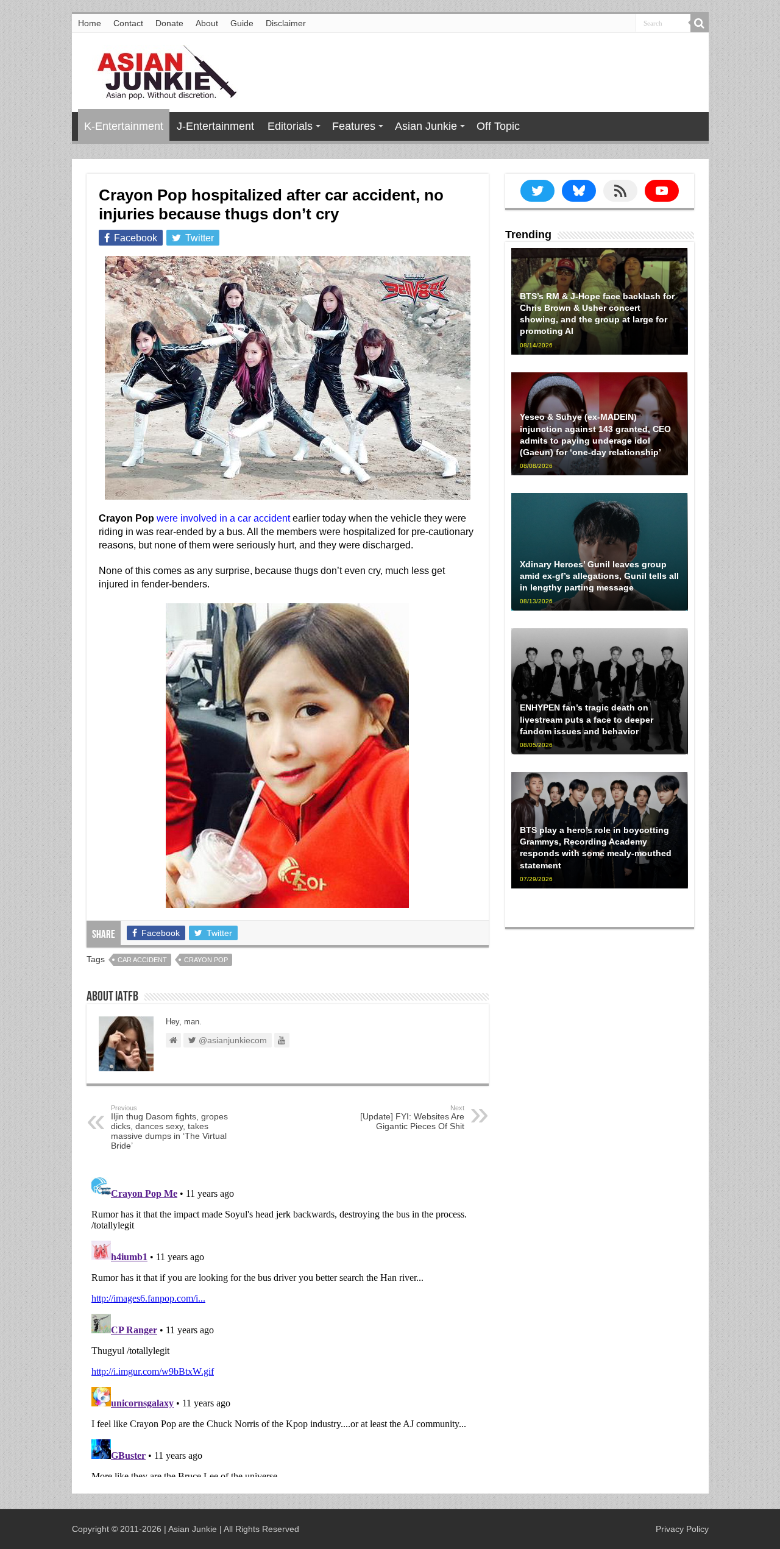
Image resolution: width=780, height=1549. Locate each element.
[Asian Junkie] (160, 70)
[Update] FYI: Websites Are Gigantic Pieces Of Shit (412, 1117)
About (207, 23)
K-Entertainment (123, 126)
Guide (242, 23)
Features (353, 126)
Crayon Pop (206, 959)
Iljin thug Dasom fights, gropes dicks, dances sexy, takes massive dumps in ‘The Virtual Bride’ (169, 1127)
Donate (169, 23)
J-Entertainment (215, 126)
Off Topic (498, 126)
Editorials (290, 126)
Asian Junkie (426, 126)
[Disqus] (288, 1324)
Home (89, 23)
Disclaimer (286, 23)
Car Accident (142, 959)
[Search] (699, 23)
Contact (128, 23)
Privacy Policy (682, 1529)
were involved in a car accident (223, 518)
